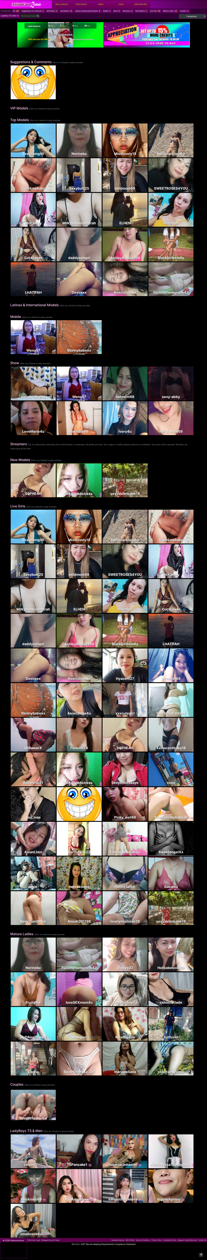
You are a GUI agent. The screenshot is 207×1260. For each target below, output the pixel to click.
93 (187, 680)
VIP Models (51, 11)
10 (187, 259)
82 (187, 784)
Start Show (33, 343)
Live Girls (155, 11)
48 (141, 854)
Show (116, 11)
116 (95, 923)
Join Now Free (140, 4)
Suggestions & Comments (33, 11)
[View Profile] (13, 68)
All (16, 11)
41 (95, 715)
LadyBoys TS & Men (9, 16)
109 (49, 190)
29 (49, 923)
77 (95, 854)
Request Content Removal (187, 1240)
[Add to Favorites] (13, 96)
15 (187, 969)
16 (141, 819)
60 (141, 1039)
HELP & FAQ (130, 1240)
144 (95, 749)
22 (187, 190)
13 (49, 294)
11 (49, 784)
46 (95, 225)
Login (120, 4)
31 (49, 259)
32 (187, 225)
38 (95, 190)
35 (141, 923)
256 (95, 259)
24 (49, 225)
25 (187, 1166)
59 (191, 154)
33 (95, 433)
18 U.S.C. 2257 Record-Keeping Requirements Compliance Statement (104, 1244)
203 (187, 1039)
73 (49, 888)
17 (141, 680)
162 (49, 352)
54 (187, 155)
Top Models (66, 11)
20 (95, 1039)
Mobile (106, 11)
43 (187, 398)
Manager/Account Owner (50, 1240)
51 (187, 749)
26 (95, 155)
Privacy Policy (156, 1240)
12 (191, 748)
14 (141, 715)
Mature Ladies (170, 11)
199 (49, 398)
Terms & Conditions (143, 1240)
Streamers (127, 11)
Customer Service (117, 1240)
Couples (184, 11)
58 (141, 888)
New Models (141, 11)
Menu (101, 4)
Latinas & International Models (87, 11)
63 (49, 155)
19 (187, 294)
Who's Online (61, 4)
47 (49, 1166)
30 (141, 190)
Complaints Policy (169, 1240)
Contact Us (202, 1240)
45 (95, 888)
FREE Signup (81, 4)
